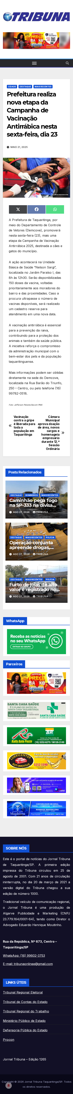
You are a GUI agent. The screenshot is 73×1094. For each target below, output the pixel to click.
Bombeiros (32, 495)
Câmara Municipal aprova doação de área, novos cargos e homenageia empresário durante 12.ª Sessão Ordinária (49, 433)
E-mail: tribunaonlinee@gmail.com (28, 964)
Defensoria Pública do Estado (25, 1030)
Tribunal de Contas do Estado (25, 1002)
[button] (67, 63)
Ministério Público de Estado (24, 1021)
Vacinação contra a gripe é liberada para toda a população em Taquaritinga (24, 425)
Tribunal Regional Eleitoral (23, 992)
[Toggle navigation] (34, 63)
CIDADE (12, 86)
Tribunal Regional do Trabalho (26, 1011)
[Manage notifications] (8, 1085)
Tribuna (42, 512)
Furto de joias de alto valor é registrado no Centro (33, 589)
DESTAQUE (25, 86)
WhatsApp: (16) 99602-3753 (24, 955)
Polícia (50, 537)
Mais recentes (43, 86)
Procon (8, 1040)
